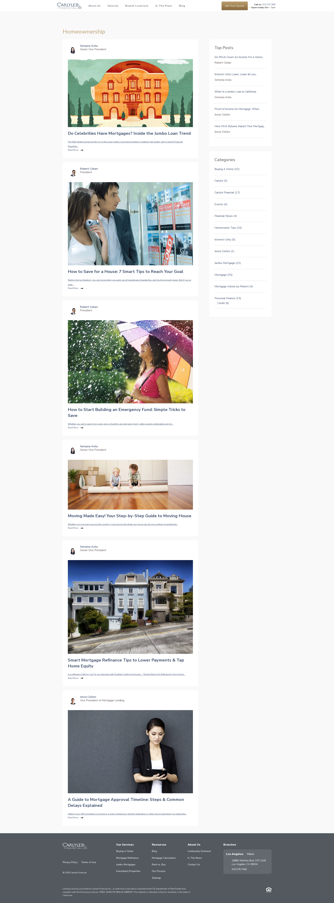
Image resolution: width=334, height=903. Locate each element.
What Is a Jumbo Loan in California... (235, 92)
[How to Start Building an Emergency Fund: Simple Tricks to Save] (130, 362)
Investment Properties (128, 871)
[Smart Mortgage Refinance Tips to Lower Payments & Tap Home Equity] (130, 607)
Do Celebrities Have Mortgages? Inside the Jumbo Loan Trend (129, 133)
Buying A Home (124, 851)
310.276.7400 (239, 869)
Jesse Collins (88, 697)
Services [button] (113, 5)
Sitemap (156, 878)
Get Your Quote (234, 5)
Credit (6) (223, 303)
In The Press (163, 5)
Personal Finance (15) (227, 298)
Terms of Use (88, 862)
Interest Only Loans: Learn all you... (235, 74)
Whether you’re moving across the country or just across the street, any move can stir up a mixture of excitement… (123, 524)
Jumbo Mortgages (126, 864)
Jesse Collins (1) (224, 251)
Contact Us (194, 864)
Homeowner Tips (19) (228, 228)
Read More (73, 150)
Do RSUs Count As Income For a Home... (239, 57)
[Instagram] (69, 855)
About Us (94, 5)
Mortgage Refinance (127, 858)
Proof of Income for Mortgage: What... (237, 109)
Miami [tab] (250, 854)
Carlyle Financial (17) (227, 192)
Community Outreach (199, 851)
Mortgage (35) (223, 275)
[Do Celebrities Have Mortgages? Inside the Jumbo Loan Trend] (130, 93)
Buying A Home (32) (227, 169)
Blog (182, 5)
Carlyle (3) (220, 181)
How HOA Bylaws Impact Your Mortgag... (239, 126)
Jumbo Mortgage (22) (227, 263)
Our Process (158, 871)
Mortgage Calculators (164, 858)
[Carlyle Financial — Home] (69, 6)
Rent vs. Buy (159, 864)
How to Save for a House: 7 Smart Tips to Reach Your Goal (125, 271)
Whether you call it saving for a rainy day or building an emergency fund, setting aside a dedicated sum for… (121, 424)
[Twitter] (84, 855)
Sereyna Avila (89, 46)
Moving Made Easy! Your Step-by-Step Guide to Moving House (129, 516)
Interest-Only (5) (224, 240)
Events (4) (220, 204)
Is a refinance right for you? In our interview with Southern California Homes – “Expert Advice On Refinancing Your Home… (126, 674)
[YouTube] (79, 855)
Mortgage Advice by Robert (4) (233, 286)
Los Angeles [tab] (234, 854)
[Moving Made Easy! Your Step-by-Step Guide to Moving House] (130, 484)
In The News (195, 858)
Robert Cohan (89, 169)
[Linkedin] (74, 855)
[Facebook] (65, 855)
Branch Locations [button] (136, 5)
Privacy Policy (70, 862)
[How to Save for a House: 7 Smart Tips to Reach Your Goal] (130, 223)
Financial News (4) (225, 216)
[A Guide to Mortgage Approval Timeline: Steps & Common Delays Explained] (130, 752)
